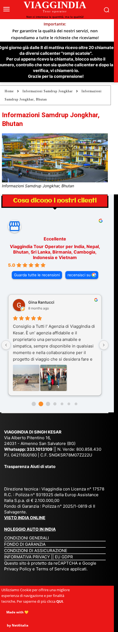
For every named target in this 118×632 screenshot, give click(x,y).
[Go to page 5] (69, 404)
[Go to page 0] (34, 404)
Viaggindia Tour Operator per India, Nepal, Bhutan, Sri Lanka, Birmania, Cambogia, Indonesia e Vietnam (55, 252)
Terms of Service (52, 568)
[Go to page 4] (62, 404)
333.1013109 (39, 449)
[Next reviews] (103, 345)
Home (9, 91)
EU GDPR (64, 556)
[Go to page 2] (48, 404)
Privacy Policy (18, 568)
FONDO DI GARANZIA (25, 544)
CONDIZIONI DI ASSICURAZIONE (35, 550)
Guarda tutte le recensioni (37, 275)
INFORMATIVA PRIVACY (27, 556)
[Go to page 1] (40, 404)
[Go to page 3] (54, 403)
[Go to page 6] (76, 404)
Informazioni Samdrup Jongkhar (48, 91)
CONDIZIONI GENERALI (26, 538)
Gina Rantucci (41, 302)
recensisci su (79, 275)
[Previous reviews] (6, 345)
